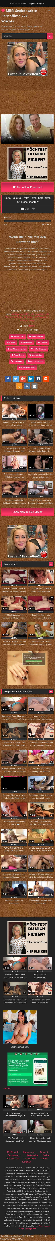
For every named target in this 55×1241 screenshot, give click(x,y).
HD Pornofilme (42, 317)
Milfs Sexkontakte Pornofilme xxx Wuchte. (19, 15)
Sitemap (7, 1088)
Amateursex (18, 336)
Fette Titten (19, 355)
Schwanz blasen (27, 320)
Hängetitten (31, 1229)
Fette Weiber (37, 336)
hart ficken (29, 317)
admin (32, 326)
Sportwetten (30, 1158)
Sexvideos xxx (15, 1155)
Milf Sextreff (12, 1152)
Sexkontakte (32, 1155)
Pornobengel (29, 1152)
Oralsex (44, 343)
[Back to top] (47, 1233)
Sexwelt (44, 1152)
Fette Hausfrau (37, 314)
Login (31, 3)
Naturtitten (27, 343)
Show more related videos (27, 511)
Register (40, 3)
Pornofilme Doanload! (29, 187)
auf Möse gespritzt (19, 314)
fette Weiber (17, 317)
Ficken (12, 343)
